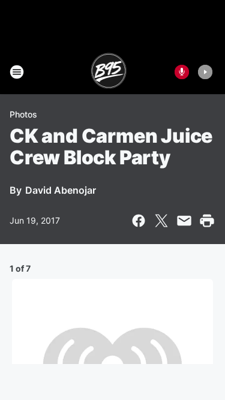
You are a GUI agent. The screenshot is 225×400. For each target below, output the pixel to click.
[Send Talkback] (182, 72)
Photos (23, 114)
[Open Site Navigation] (17, 72)
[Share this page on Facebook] (138, 220)
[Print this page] (207, 220)
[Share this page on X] (161, 220)
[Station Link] (108, 72)
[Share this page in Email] (184, 220)
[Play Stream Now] (205, 72)
